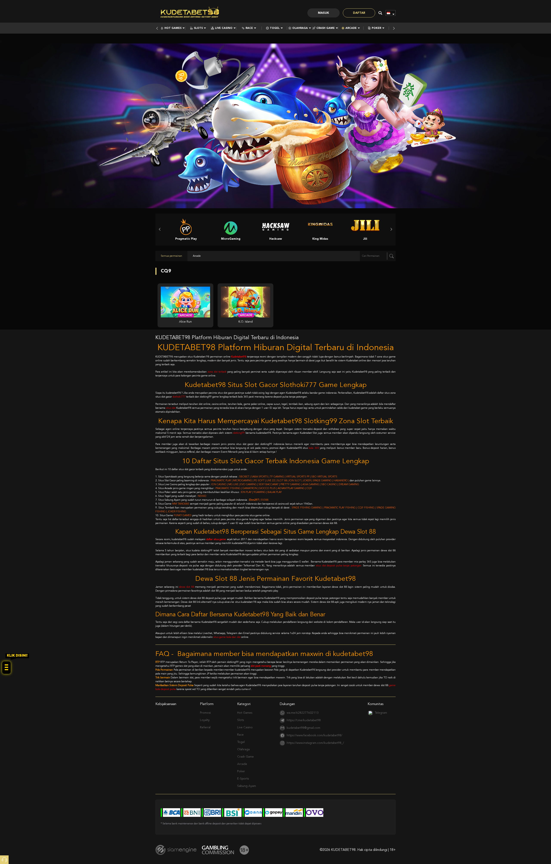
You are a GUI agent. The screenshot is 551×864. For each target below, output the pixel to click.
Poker (376, 28)
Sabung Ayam (246, 786)
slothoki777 (179, 397)
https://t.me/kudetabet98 (304, 720)
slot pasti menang (261, 666)
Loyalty (205, 720)
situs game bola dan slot (227, 637)
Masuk (323, 12)
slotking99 (239, 433)
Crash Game (325, 28)
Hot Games (172, 28)
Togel (275, 28)
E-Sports (243, 778)
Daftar (359, 12)
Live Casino (223, 28)
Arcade (351, 28)
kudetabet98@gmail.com (303, 727)
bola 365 (314, 448)
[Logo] (189, 12)
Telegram (381, 712)
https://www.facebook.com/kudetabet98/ (314, 735)
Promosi (205, 712)
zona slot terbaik (216, 372)
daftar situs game (216, 539)
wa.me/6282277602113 (303, 712)
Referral (205, 727)
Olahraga (300, 28)
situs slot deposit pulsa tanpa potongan (338, 565)
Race (249, 28)
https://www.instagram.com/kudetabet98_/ (315, 742)
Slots (198, 28)
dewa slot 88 (186, 587)
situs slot (171, 408)
